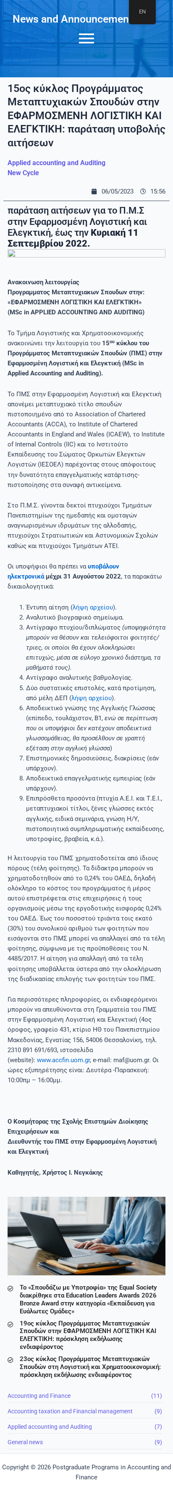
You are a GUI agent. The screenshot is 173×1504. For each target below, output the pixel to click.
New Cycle (23, 173)
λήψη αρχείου (93, 607)
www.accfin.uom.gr (63, 1060)
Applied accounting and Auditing (56, 163)
